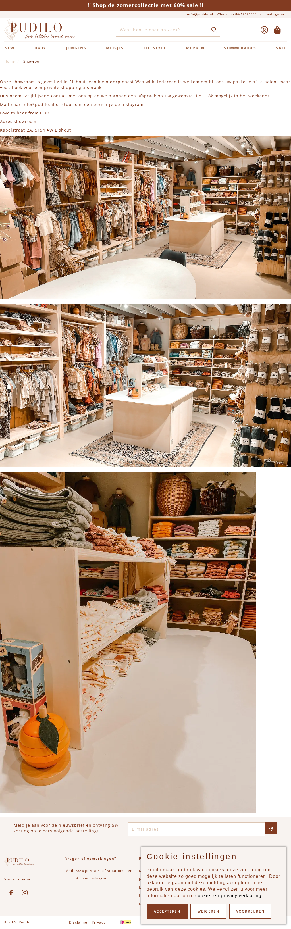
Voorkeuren (250, 911)
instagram (133, 104)
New (9, 48)
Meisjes (115, 48)
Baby (40, 48)
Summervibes (240, 48)
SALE (281, 48)
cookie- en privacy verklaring (228, 895)
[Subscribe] (271, 828)
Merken (195, 48)
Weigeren (208, 911)
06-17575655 (246, 14)
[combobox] (168, 30)
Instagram (274, 14)
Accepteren (167, 911)
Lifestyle (155, 48)
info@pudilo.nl (200, 14)
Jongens (76, 48)
